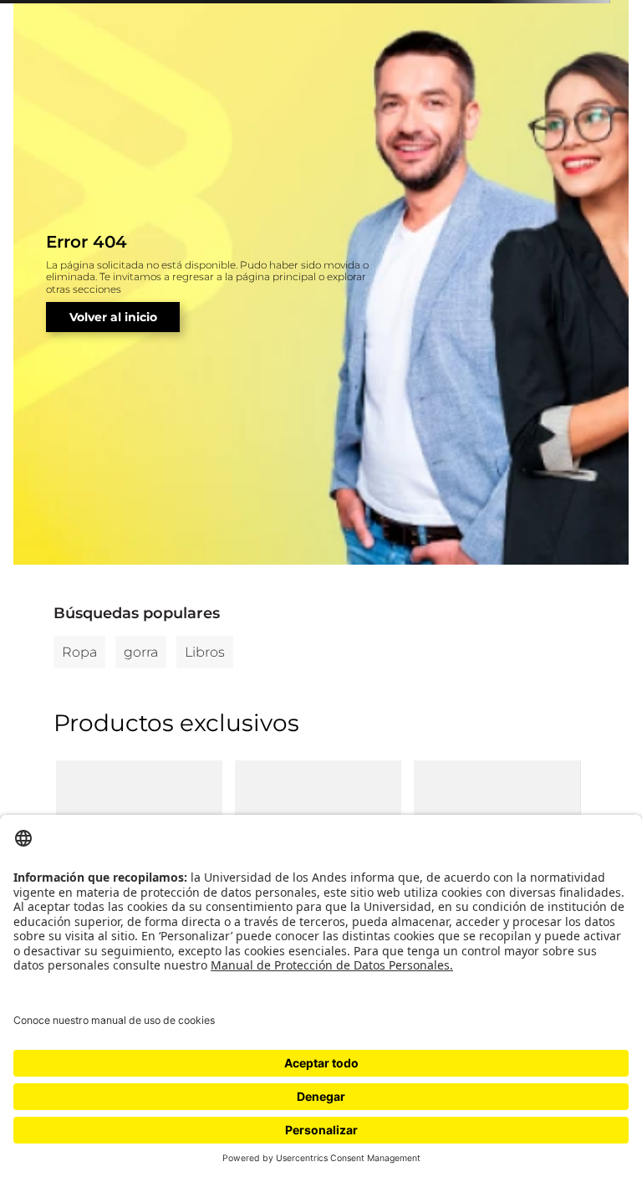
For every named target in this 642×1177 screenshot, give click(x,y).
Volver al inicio (113, 317)
